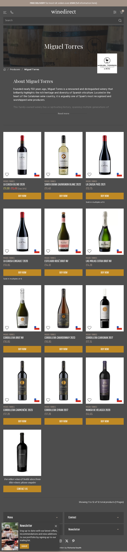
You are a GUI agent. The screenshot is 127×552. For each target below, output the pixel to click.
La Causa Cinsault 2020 (15, 259)
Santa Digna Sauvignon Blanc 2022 (62, 183)
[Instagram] (60, 541)
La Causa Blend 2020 (14, 183)
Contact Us (22, 489)
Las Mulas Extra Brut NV (98, 259)
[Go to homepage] (63, 11)
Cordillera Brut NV (13, 336)
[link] (122, 12)
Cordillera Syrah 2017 (56, 408)
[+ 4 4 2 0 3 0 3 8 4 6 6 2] (12, 12)
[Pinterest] (73, 541)
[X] (67, 541)
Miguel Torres (31, 69)
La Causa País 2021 (95, 183)
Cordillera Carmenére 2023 (18, 408)
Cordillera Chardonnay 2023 (59, 336)
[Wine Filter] (115, 12)
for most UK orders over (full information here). (63, 3)
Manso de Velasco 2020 (98, 408)
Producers (15, 69)
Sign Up (24, 546)
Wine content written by (63, 548)
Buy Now (22, 196)
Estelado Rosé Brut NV (56, 259)
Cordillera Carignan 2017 (99, 336)
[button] (5, 12)
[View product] (22, 155)
